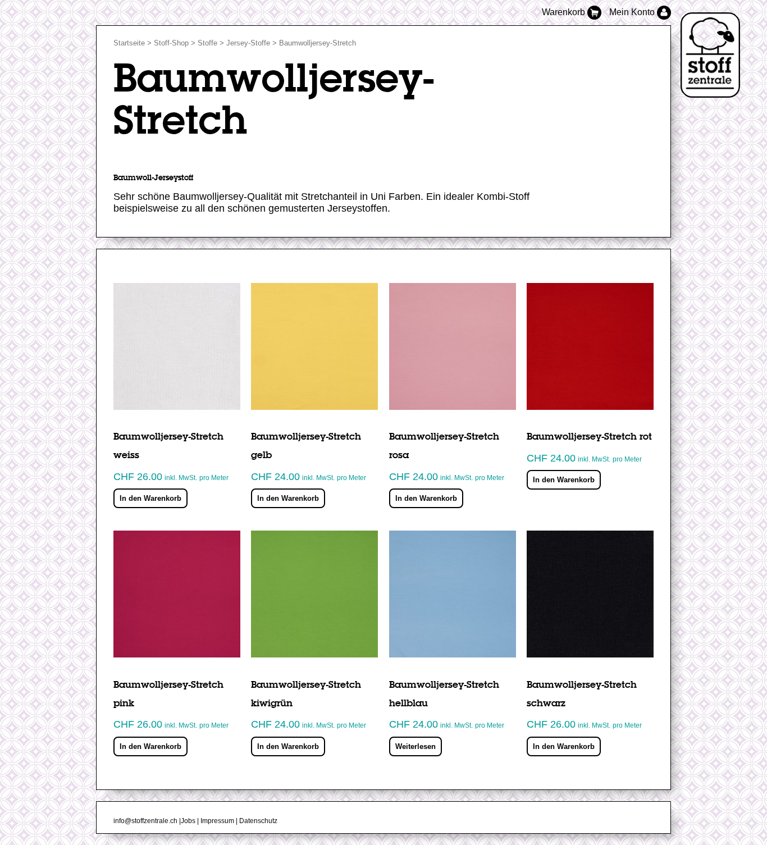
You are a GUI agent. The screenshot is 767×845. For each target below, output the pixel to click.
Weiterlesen (415, 746)
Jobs (188, 821)
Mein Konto (633, 12)
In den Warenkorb (150, 498)
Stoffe (207, 43)
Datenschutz (258, 821)
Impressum (217, 821)
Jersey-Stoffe (248, 43)
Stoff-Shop (171, 43)
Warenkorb (564, 12)
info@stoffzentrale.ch (145, 821)
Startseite (129, 43)
